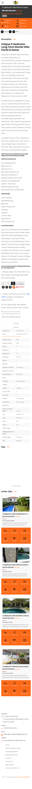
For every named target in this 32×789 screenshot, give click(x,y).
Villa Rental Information (13, 748)
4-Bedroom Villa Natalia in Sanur (16, 616)
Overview (16, 324)
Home (7, 745)
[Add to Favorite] (10, 31)
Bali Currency (10, 765)
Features (16, 327)
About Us (9, 758)
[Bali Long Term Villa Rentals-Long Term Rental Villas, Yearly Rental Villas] (16, 2)
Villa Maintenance (11, 755)
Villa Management (12, 752)
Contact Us (9, 761)
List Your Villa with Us (12, 768)
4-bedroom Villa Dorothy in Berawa (17, 666)
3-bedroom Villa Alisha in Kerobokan (17, 565)
